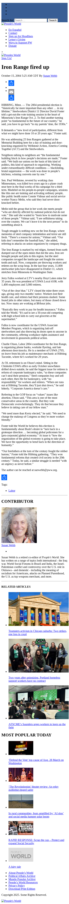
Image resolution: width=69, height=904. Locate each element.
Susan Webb (50, 75)
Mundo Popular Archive (22, 879)
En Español (14, 29)
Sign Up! (6, 58)
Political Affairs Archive (21, 875)
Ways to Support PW (20, 42)
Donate (12, 45)
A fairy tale (14, 866)
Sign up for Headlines (20, 36)
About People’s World (20, 872)
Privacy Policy (16, 885)
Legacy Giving (16, 39)
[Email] (38, 92)
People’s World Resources (23, 882)
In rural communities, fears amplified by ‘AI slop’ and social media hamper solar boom (36, 815)
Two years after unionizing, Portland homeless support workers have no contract (34, 679)
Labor (11, 490)
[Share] (38, 83)
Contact (12, 33)
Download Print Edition (21, 888)
